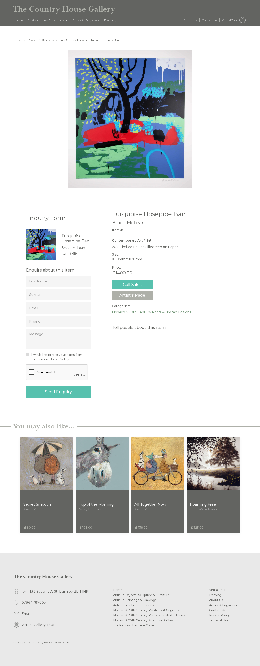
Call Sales (132, 284)
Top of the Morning (96, 504)
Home (21, 40)
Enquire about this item (50, 270)
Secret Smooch (37, 504)
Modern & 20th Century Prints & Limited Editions (58, 40)
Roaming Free (203, 504)
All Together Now (150, 504)
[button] (47, 20)
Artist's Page (132, 295)
